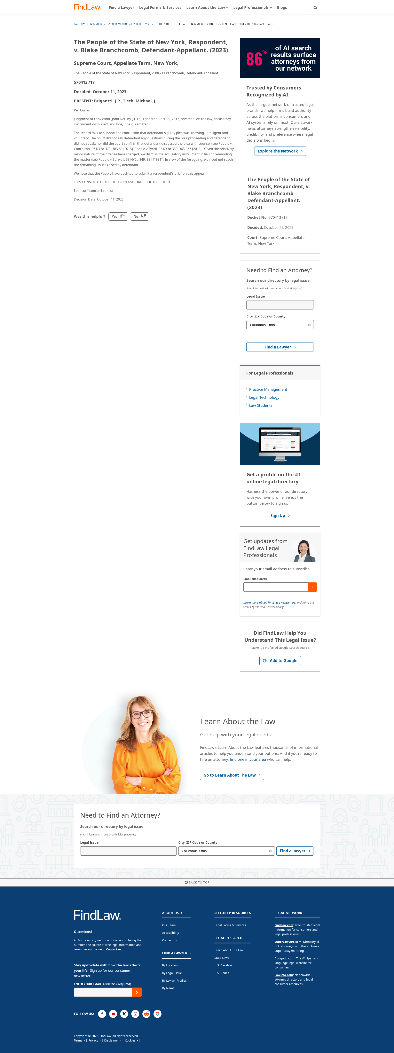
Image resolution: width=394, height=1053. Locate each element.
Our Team (169, 925)
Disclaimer (111, 1040)
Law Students (261, 405)
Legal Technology (264, 397)
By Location (170, 965)
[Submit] (312, 587)
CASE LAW (79, 23)
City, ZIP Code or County (265, 316)
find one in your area (248, 759)
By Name (168, 988)
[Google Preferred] (157, 1014)
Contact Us (169, 940)
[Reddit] (146, 1014)
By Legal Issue (172, 973)
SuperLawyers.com (288, 942)
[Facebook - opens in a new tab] (102, 1014)
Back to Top (199, 882)
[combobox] (280, 304)
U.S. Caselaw (223, 965)
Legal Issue (255, 296)
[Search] (315, 7)
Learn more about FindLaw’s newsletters (269, 602)
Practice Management (268, 389)
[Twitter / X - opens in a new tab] (124, 1014)
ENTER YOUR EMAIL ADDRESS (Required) (102, 984)
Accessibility (170, 933)
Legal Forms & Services (230, 925)
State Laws (221, 958)
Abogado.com (284, 958)
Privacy (93, 1040)
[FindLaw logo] (89, 7)
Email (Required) (255, 579)
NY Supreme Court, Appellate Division (130, 23)
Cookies (130, 1040)
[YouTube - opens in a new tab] (113, 1014)
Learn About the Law (228, 950)
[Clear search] (309, 324)
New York (96, 23)
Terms (78, 1040)
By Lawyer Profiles (174, 980)
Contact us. (114, 949)
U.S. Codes (221, 973)
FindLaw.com (284, 925)
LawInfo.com (284, 975)
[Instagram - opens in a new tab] (135, 1014)
